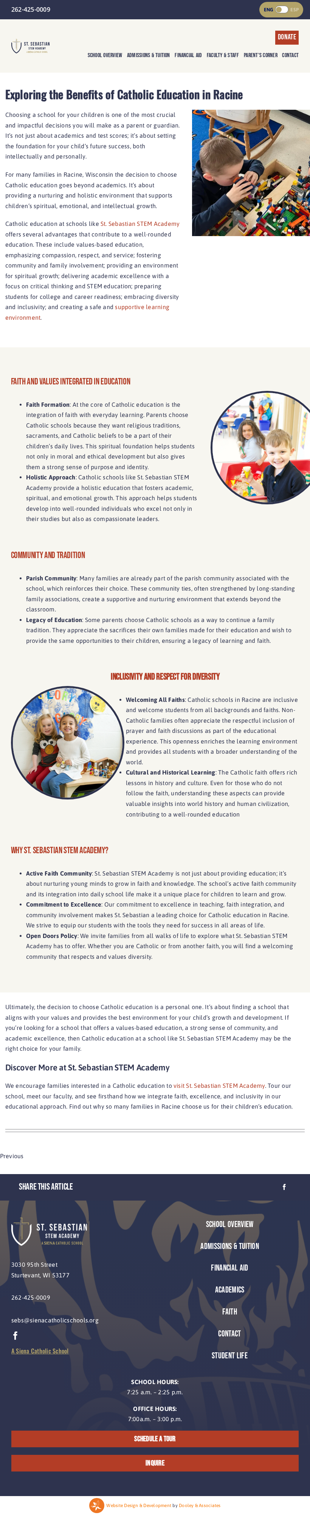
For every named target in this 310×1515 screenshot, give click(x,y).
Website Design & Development (138, 1505)
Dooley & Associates (200, 1505)
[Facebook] (284, 1187)
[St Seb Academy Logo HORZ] (30, 42)
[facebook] (15, 1335)
